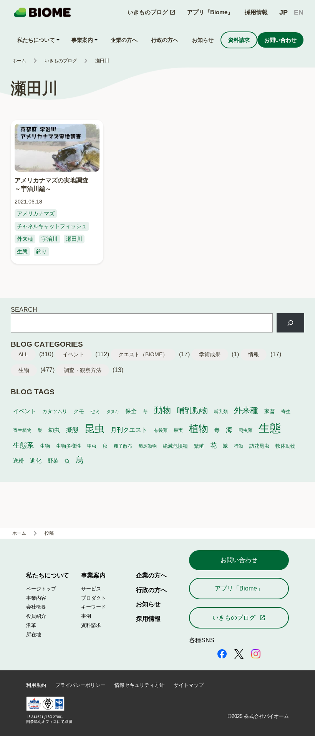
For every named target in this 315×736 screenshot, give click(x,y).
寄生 (285, 411)
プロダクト (93, 598)
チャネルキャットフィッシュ (52, 226)
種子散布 (123, 445)
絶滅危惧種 (175, 446)
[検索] (290, 322)
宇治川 (49, 239)
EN (298, 12)
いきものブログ (61, 60)
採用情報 (256, 12)
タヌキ (112, 411)
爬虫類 (245, 430)
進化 (35, 460)
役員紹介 (36, 616)
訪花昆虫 (259, 446)
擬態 (72, 430)
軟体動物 (285, 446)
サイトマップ (189, 685)
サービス (91, 589)
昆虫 (94, 428)
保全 (131, 411)
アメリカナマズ (36, 213)
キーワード (93, 607)
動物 (162, 410)
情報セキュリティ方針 (139, 685)
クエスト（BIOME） (143, 354)
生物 (23, 370)
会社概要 (36, 607)
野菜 (53, 461)
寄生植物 (22, 430)
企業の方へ (151, 575)
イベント (73, 354)
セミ (95, 411)
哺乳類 (221, 411)
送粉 (18, 461)
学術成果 (209, 354)
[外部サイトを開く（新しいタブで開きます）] (222, 654)
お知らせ (148, 603)
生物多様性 (68, 446)
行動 (238, 445)
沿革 (31, 625)
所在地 (33, 634)
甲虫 (91, 445)
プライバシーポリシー (80, 685)
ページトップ (41, 589)
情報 (253, 354)
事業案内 (93, 575)
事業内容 (36, 598)
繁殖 (199, 446)
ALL (23, 354)
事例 (86, 616)
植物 (198, 428)
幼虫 (54, 430)
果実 (178, 430)
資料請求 (91, 625)
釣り (41, 251)
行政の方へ (151, 589)
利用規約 (36, 685)
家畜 (269, 411)
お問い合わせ (238, 559)
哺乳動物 (192, 410)
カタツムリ (54, 411)
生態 (22, 251)
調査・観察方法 (82, 370)
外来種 (25, 239)
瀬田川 (74, 239)
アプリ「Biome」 (239, 588)
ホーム (19, 60)
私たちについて (47, 575)
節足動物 (147, 445)
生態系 (23, 445)
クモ (78, 411)
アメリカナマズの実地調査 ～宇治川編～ (54, 184)
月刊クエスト (129, 429)
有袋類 (160, 430)
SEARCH (24, 309)
